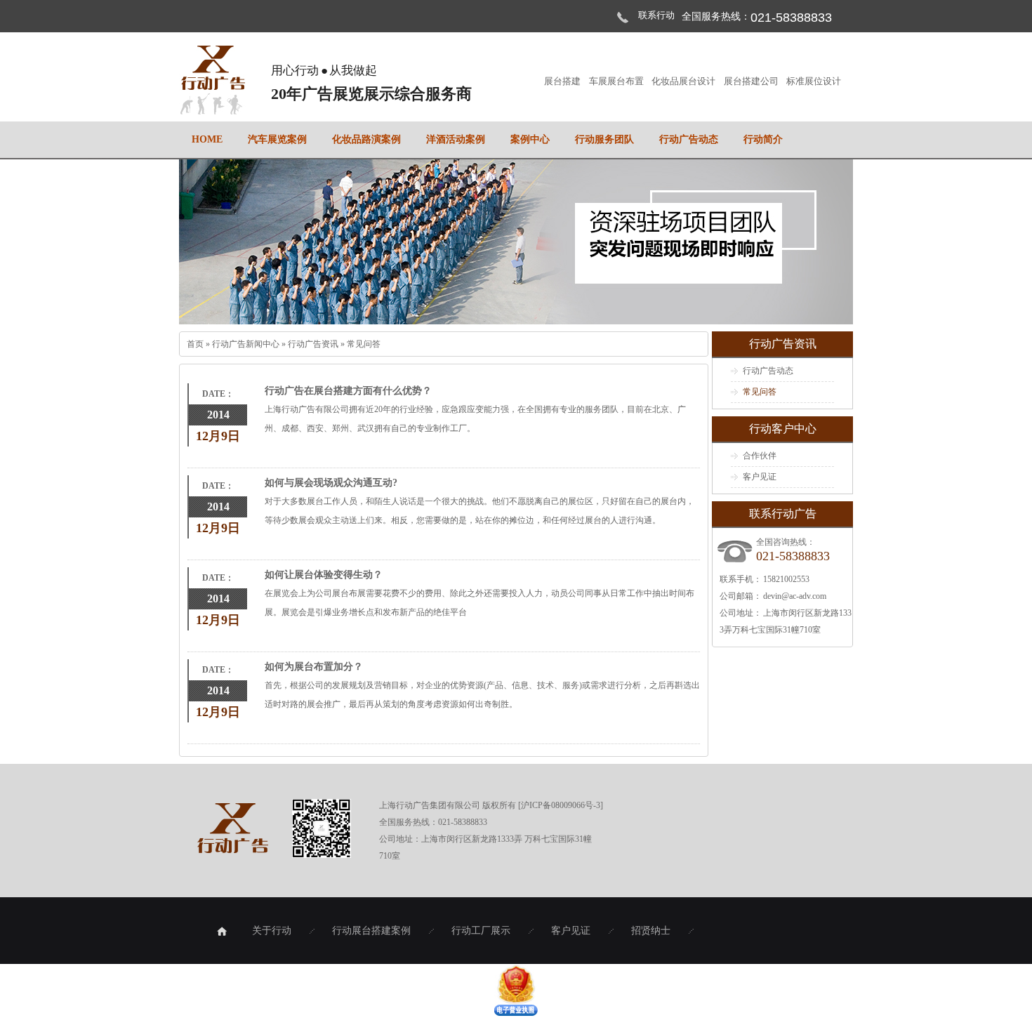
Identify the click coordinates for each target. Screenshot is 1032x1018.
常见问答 (364, 344)
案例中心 (530, 139)
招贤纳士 (650, 930)
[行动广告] (212, 106)
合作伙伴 (759, 456)
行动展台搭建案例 (371, 930)
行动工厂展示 (480, 930)
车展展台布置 (617, 81)
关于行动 (271, 930)
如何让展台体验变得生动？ (324, 574)
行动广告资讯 (314, 344)
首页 (196, 344)
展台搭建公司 (752, 81)
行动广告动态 (688, 139)
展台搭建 (563, 81)
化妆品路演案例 (366, 139)
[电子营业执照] (516, 1013)
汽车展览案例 (277, 139)
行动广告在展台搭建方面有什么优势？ (348, 390)
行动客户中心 (782, 429)
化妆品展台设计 (684, 81)
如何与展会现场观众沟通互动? (331, 482)
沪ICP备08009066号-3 (560, 805)
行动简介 (763, 139)
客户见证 (759, 477)
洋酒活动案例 (455, 139)
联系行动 (656, 15)
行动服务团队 (604, 139)
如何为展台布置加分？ (314, 666)
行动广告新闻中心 (247, 344)
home (207, 139)
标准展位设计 (813, 81)
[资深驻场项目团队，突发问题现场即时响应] (516, 241)
